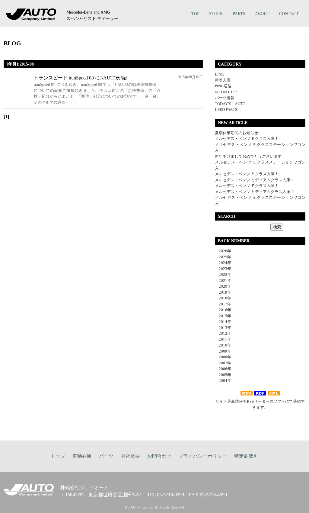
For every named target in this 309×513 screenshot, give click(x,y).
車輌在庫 (82, 456)
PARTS (239, 13)
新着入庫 (223, 80)
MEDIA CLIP (226, 92)
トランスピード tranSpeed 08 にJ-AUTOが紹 (80, 77)
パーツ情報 (224, 97)
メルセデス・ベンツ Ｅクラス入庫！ (247, 138)
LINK (219, 74)
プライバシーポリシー (203, 456)
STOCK (216, 13)
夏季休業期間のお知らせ (236, 133)
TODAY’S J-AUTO (230, 104)
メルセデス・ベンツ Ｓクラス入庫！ (247, 174)
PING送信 (223, 86)
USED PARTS (226, 109)
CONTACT (289, 13)
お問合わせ (159, 456)
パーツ (106, 456)
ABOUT (262, 13)
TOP (195, 13)
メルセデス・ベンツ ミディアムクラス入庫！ (254, 180)
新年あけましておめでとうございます (248, 156)
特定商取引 (246, 456)
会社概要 (130, 456)
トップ (58, 456)
